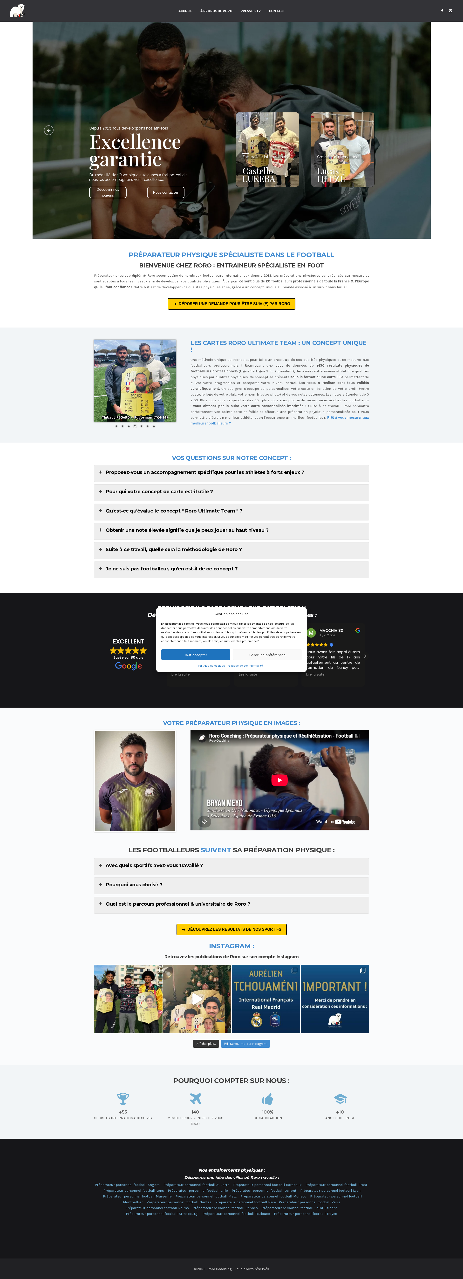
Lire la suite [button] (180, 674)
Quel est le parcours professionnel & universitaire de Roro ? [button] (178, 904)
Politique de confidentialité (245, 665)
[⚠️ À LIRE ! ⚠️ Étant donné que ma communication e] (335, 999)
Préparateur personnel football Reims (157, 1208)
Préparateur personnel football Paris (309, 1202)
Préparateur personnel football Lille (198, 1190)
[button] (365, 656)
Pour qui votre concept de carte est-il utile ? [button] (159, 491)
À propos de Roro (216, 11)
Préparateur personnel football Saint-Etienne (300, 1208)
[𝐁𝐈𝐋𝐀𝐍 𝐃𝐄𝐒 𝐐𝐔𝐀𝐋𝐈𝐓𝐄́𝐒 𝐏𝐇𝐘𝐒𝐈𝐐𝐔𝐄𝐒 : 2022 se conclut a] (128, 999)
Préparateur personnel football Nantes (179, 1202)
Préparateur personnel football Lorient (264, 1190)
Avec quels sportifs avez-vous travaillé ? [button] (154, 865)
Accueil (185, 11)
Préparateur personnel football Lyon (330, 1190)
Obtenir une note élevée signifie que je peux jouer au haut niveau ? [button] (187, 530)
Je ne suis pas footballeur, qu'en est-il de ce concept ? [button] (172, 569)
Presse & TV (251, 11)
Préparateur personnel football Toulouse (236, 1213)
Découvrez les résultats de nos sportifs (234, 929)
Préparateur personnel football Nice (245, 1202)
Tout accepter (195, 654)
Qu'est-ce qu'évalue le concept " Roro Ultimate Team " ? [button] (174, 511)
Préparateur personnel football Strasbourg (162, 1213)
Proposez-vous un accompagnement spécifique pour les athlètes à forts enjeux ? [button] (205, 472)
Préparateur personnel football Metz (206, 1196)
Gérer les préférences (267, 654)
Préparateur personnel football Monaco (273, 1196)
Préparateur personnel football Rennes (225, 1208)
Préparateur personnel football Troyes (305, 1213)
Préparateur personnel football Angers (127, 1185)
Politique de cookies (211, 665)
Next (182, 781)
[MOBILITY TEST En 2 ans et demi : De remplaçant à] (266, 999)
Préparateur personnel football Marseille (137, 1196)
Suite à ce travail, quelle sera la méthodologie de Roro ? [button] (174, 549)
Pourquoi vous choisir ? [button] (134, 885)
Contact (277, 11)
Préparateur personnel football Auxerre (196, 1185)
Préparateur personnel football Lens (133, 1190)
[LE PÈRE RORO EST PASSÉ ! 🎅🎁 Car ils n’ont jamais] (197, 999)
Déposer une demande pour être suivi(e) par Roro (234, 304)
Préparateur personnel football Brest (336, 1185)
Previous (88, 781)
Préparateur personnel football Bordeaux (267, 1185)
